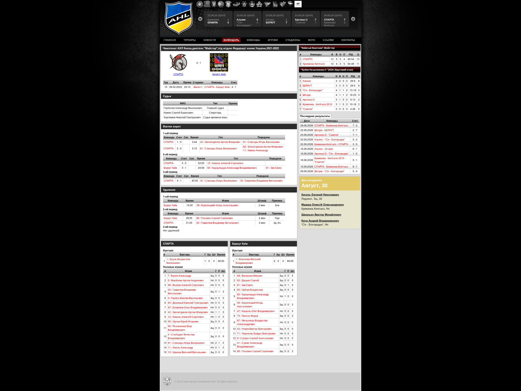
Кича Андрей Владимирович (320, 220)
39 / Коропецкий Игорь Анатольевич (217, 205)
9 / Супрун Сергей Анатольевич (255, 338)
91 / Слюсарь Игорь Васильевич (261, 141)
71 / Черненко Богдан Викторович (256, 333)
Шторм (307, 94)
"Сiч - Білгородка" (313, 90)
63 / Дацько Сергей (248, 280)
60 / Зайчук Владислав (250, 289)
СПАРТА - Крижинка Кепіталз (331, 125)
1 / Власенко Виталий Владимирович (248, 260)
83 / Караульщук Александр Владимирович (232, 167)
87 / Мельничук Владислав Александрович (252, 322)
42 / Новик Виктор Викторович (254, 328)
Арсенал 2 (309, 99)
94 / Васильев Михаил (249, 275)
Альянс (307, 80)
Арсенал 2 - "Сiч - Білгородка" (331, 153)
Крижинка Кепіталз (314, 63)
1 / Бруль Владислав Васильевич (178, 260)
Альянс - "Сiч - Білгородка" (329, 139)
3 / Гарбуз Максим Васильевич (185, 298)
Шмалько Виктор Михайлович (321, 214)
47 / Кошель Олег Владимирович (256, 311)
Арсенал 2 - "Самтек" (326, 134)
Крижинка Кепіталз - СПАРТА (331, 144)
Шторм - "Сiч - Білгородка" (329, 171)
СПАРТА (308, 59)
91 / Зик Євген (274, 167)
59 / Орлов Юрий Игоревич (183, 321)
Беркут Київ (219, 74)
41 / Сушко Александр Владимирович (249, 344)
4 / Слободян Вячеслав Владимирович (181, 336)
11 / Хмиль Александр (255, 150)
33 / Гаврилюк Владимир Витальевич (261, 180)
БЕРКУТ (307, 85)
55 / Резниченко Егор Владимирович (180, 327)
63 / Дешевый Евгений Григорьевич (188, 302)
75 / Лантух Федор (247, 315)
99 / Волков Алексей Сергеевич (186, 285)
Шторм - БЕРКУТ (324, 130)
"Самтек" (308, 109)
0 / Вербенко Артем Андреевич (186, 280)
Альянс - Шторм (323, 148)
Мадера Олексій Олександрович (322, 204)
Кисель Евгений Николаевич (320, 194)
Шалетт (198, 87)
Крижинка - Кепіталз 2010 (317, 104)
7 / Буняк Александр (179, 275)
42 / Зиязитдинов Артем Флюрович (220, 141)
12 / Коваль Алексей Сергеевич (225, 163)
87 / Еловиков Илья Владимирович (188, 307)
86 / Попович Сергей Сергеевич (214, 218)
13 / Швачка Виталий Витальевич (187, 352)
